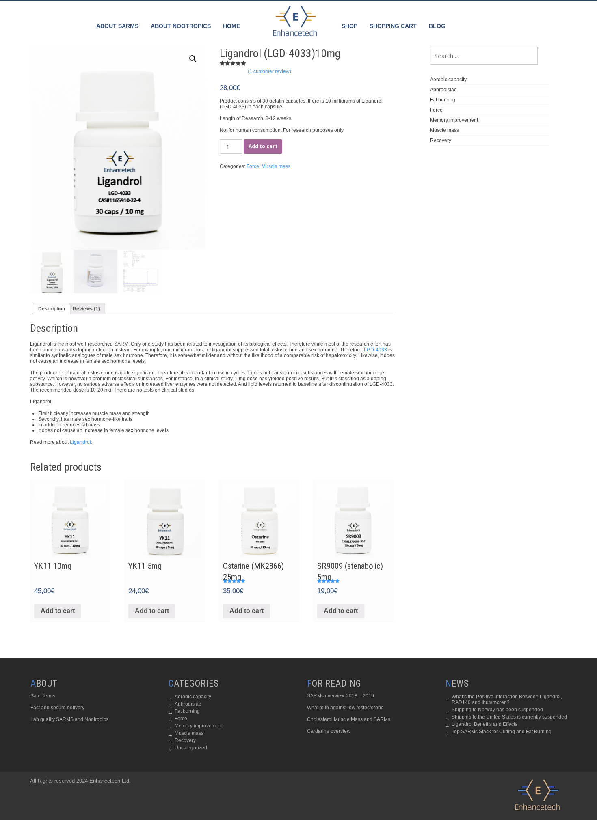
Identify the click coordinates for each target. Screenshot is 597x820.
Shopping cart (393, 26)
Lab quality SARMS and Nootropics (69, 719)
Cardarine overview (328, 731)
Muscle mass (276, 166)
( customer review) (269, 71)
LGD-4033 (375, 350)
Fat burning (442, 100)
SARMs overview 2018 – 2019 (340, 696)
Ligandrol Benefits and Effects (484, 724)
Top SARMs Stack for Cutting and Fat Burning (502, 731)
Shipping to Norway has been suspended (497, 709)
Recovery (440, 140)
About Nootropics (181, 26)
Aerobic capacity (448, 79)
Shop (349, 26)
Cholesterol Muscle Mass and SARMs (348, 719)
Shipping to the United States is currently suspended (509, 717)
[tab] (51, 308)
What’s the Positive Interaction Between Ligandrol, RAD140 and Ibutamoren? (507, 699)
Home (231, 26)
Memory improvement (454, 120)
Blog (437, 26)
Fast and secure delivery (57, 707)
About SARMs (117, 26)
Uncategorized (191, 748)
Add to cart (263, 146)
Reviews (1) (86, 309)
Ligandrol (80, 442)
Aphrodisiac (443, 90)
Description (51, 309)
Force (253, 166)
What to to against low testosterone (345, 707)
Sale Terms (42, 696)
